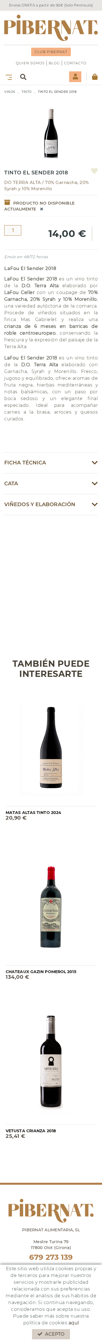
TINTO (27, 92)
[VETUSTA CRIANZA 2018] (51, 1064)
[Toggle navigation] (7, 76)
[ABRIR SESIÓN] (75, 76)
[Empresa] (51, 27)
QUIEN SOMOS (30, 63)
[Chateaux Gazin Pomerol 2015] (51, 905)
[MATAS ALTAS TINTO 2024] (51, 746)
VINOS (9, 92)
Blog (54, 63)
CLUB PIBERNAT (51, 52)
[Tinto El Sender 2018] (51, 129)
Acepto (55, 1334)
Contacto (75, 63)
